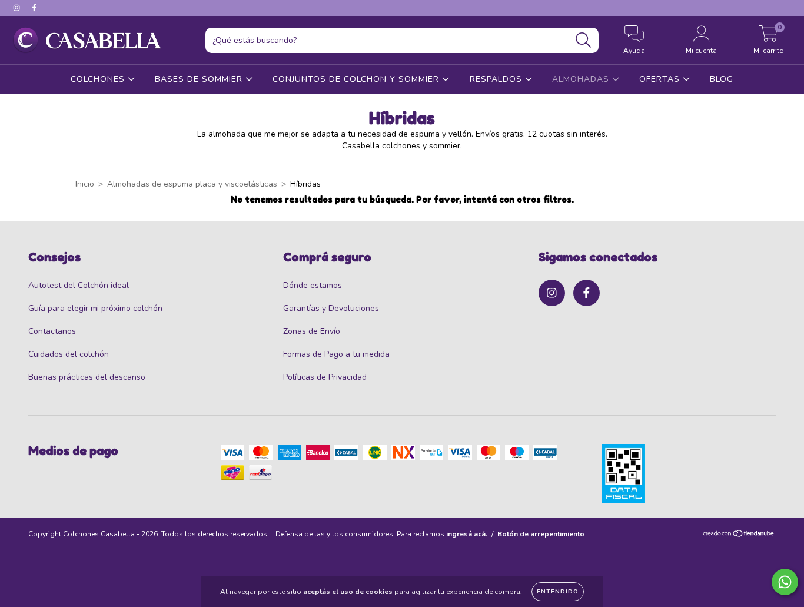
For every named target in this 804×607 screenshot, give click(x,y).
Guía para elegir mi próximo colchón (95, 308)
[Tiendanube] (739, 535)
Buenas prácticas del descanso (86, 377)
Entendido (558, 592)
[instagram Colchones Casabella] (17, 8)
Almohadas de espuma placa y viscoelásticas (192, 184)
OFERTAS (661, 79)
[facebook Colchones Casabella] (34, 8)
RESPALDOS (497, 79)
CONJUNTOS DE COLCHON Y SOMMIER (357, 79)
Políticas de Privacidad (325, 377)
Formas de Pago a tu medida (336, 354)
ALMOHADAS (582, 79)
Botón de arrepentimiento (540, 534)
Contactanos (52, 331)
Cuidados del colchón (68, 354)
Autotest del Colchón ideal (78, 285)
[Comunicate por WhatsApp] (785, 582)
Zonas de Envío (311, 331)
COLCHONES (99, 79)
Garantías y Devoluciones (331, 308)
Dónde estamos (312, 285)
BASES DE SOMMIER (200, 79)
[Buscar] (583, 40)
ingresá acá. (466, 534)
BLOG (721, 79)
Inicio (84, 184)
